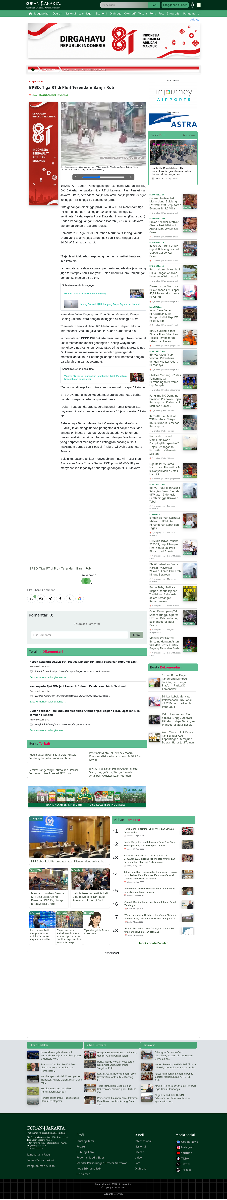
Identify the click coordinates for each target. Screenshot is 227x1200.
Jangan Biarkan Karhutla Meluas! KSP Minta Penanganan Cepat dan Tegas (164, 523)
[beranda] (30, 13)
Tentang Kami (85, 1141)
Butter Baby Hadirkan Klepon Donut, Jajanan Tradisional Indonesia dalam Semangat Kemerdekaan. (163, 594)
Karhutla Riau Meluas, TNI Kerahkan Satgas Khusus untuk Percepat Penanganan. (171, 171)
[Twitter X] (70, 599)
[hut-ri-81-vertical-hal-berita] (43, 153)
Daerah (139, 1152)
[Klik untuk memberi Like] (31, 599)
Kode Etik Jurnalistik (88, 1168)
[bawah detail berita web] (87, 796)
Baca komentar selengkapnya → (48, 677)
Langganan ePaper (175, 5)
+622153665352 (36, 1148)
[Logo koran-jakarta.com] (43, 5)
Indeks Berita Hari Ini (40, 1160)
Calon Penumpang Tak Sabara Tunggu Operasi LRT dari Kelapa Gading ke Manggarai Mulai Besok (164, 618)
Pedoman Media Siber (90, 1157)
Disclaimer (83, 1174)
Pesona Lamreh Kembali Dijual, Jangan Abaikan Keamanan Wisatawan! (164, 273)
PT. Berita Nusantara (122, 1184)
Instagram (187, 1147)
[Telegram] (51, 599)
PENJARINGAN (36, 81)
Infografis (173, 13)
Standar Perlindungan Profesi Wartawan (101, 1163)
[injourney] (173, 95)
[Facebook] (60, 599)
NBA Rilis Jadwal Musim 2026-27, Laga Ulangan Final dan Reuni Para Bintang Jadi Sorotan (163, 546)
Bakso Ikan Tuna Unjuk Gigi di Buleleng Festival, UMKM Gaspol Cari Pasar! (164, 251)
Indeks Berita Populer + (154, 943)
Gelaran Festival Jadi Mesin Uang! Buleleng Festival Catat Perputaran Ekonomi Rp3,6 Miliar (165, 203)
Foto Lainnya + (190, 135)
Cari (154, 5)
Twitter (185, 1164)
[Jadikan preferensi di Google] (79, 599)
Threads (185, 1170)
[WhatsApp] (41, 599)
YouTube (186, 1153)
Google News (189, 1142)
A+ (131, 177)
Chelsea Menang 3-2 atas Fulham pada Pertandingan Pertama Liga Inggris (165, 380)
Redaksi (81, 1146)
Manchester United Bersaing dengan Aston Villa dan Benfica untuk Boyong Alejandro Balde (164, 643)
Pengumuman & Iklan (41, 1166)
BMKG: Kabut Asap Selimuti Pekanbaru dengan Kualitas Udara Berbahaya (163, 360)
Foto (137, 1163)
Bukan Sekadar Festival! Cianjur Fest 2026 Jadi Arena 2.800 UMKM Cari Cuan (164, 227)
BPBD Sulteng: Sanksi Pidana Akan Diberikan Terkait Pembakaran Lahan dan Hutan (163, 336)
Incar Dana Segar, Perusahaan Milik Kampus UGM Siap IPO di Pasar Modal (165, 315)
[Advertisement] (113, 994)
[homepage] (46, 1130)
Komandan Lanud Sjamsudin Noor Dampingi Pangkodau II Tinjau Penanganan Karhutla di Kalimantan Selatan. (164, 445)
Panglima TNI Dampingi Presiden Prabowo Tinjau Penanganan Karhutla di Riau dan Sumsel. (165, 401)
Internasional (143, 1141)
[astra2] (173, 120)
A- (76, 177)
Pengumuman (192, 13)
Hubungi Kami (85, 1152)
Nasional (140, 1146)
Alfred (65, 95)
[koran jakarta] (33, 69)
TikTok (184, 1158)
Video (138, 1157)
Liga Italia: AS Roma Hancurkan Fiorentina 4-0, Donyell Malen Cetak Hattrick (164, 469)
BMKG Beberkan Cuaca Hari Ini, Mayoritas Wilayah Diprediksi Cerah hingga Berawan (165, 569)
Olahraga (141, 1168)
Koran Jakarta (102, 1184)
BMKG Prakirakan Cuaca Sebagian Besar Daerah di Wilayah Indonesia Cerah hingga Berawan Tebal (164, 494)
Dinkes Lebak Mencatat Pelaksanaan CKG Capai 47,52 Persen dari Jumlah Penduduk (164, 292)
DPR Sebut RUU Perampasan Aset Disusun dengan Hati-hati (68, 861)
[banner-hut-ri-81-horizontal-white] (114, 40)
